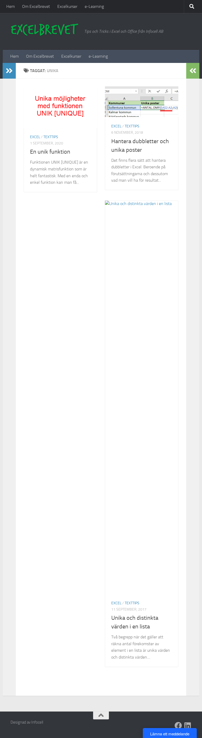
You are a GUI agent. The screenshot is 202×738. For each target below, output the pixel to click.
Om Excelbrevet (36, 6)
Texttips (50, 137)
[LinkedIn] (187, 725)
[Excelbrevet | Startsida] (45, 30)
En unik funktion (50, 151)
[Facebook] (178, 725)
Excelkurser (67, 6)
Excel (35, 137)
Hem (10, 6)
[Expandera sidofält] (9, 71)
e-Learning (94, 6)
